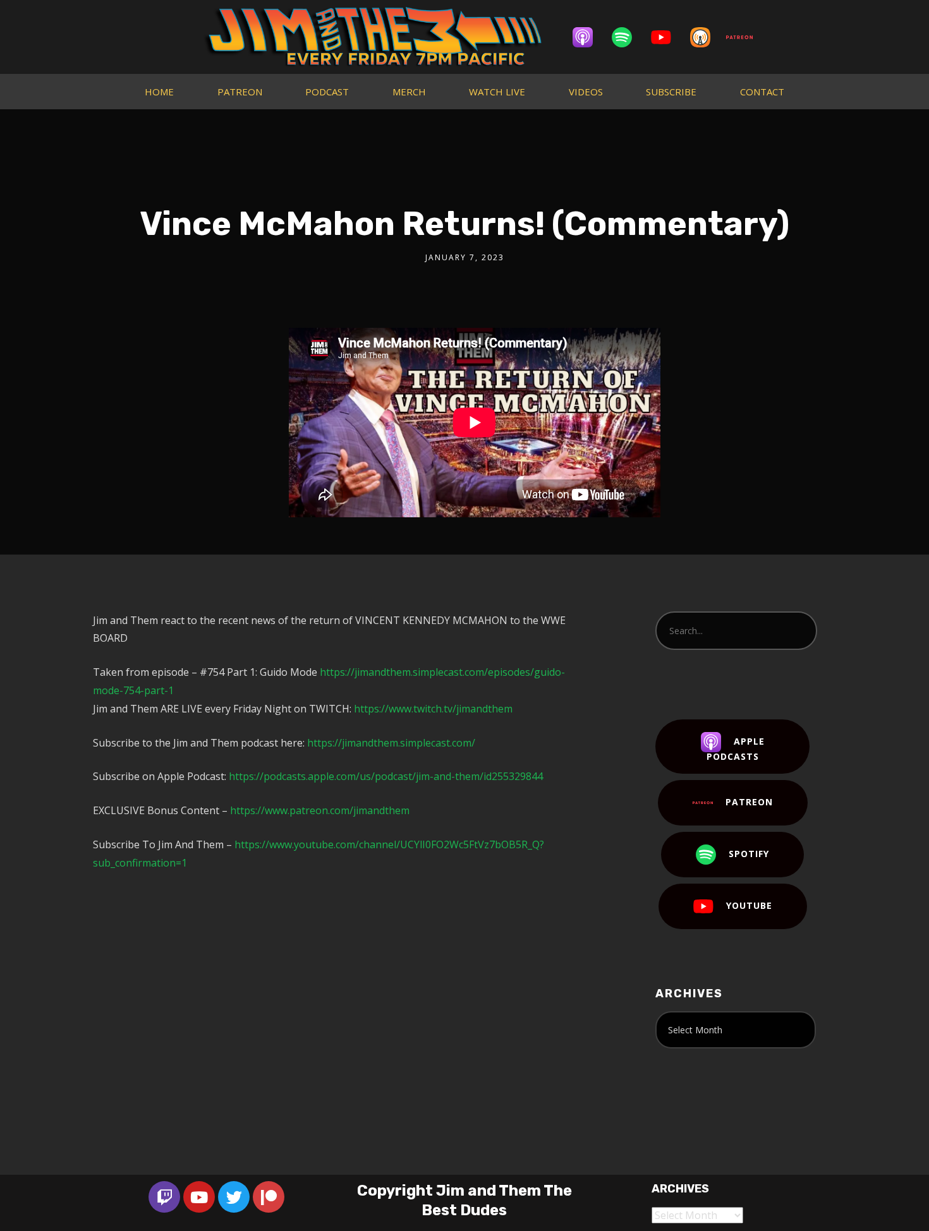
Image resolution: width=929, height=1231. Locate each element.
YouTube (749, 905)
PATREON (239, 91)
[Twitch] (164, 1197)
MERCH (409, 91)
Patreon (749, 802)
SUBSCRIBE (671, 91)
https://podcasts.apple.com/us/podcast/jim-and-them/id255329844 (386, 776)
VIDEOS (586, 91)
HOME (159, 91)
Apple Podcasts (736, 748)
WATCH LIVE (497, 91)
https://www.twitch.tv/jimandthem (433, 709)
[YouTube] (667, 37)
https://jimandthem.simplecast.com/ (391, 743)
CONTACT (762, 91)
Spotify (749, 854)
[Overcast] (706, 37)
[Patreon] (745, 37)
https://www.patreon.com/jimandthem (320, 810)
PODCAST (327, 91)
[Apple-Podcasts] (589, 37)
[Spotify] (628, 37)
